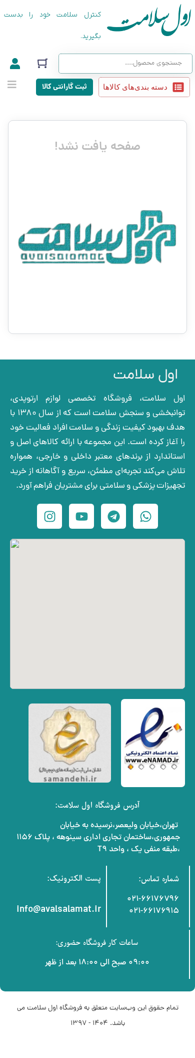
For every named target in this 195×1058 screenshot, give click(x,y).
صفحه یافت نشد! (97, 147)
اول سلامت (145, 375)
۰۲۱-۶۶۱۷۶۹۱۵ (154, 911)
